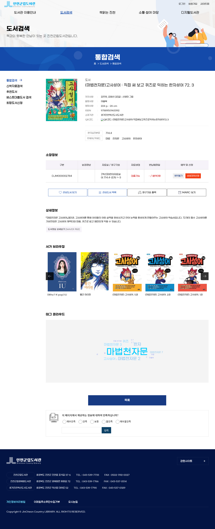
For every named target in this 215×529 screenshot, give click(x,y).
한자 (137, 344)
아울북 (151, 357)
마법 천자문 (117, 341)
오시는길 (73, 502)
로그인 (182, 4)
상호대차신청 (193, 176)
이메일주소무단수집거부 (47, 502)
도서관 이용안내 (25, 12)
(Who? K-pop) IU (57, 295)
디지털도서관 (190, 12)
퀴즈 (126, 341)
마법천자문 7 (156, 352)
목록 (127, 400)
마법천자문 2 (129, 359)
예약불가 (178, 176)
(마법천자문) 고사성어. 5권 (125, 295)
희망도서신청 (14, 103)
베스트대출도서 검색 (18, 97)
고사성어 (126, 138)
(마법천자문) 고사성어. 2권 (157, 295)
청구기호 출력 (149, 192)
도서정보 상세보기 (64, 229)
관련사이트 (186, 461)
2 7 (132, 342)
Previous (50, 276)
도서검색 (66, 12)
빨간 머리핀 (85, 295)
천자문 (116, 138)
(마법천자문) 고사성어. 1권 (190, 295)
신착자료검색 (14, 86)
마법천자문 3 (113, 344)
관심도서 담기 (70, 192)
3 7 (132, 340)
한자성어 (137, 138)
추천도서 (11, 91)
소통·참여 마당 (149, 12)
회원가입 (192, 4)
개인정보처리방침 (15, 502)
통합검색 (11, 80)
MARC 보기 (188, 192)
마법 (108, 138)
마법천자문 (127, 351)
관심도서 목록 (109, 192)
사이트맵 (204, 4)
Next (205, 276)
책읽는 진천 (107, 12)
